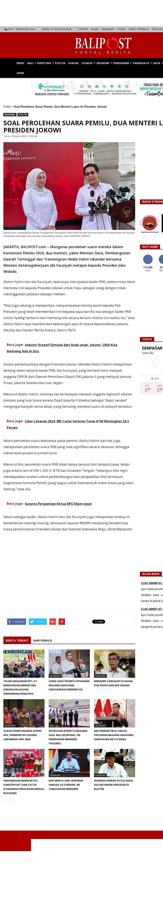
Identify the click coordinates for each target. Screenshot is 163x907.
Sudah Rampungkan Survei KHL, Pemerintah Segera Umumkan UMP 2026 (22, 735)
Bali (30, 63)
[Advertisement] (81, 879)
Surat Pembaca (139, 29)
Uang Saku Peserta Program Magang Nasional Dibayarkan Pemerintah (69, 685)
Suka (148, 256)
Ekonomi (103, 63)
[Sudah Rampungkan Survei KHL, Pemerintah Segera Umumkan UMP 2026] (24, 713)
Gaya (156, 63)
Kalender (108, 29)
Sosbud (87, 63)
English (157, 29)
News (20, 63)
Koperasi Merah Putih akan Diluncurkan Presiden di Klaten (113, 785)
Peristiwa (44, 63)
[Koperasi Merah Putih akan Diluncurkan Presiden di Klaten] (114, 763)
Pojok (121, 29)
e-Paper (83, 29)
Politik (60, 63)
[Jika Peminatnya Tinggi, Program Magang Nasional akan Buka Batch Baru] (114, 713)
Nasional (10, 114)
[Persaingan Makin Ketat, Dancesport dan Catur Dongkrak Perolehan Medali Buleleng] (24, 763)
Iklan (94, 29)
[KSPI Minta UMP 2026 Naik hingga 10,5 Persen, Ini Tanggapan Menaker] (69, 763)
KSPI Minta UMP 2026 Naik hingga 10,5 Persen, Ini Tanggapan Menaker (66, 785)
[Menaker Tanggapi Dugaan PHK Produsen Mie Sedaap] (114, 663)
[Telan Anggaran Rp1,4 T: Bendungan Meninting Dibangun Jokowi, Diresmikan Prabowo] (24, 663)
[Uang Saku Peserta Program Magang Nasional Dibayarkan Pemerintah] (69, 663)
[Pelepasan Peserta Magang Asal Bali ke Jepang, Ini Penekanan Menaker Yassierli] (69, 713)
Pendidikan (121, 63)
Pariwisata (141, 63)
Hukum (73, 63)
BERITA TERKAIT (17, 640)
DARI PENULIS (42, 640)
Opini (20, 73)
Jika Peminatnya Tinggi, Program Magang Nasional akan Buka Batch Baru (114, 735)
